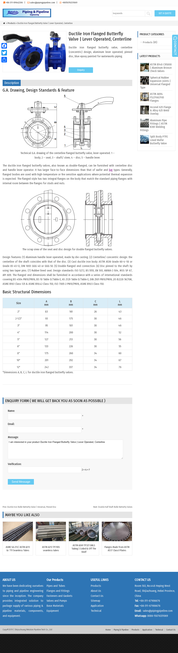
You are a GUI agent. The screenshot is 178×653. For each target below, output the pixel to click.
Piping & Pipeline (121, 630)
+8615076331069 (69, 2)
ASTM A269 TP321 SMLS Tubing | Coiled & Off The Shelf (84, 548)
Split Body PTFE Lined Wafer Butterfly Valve (159, 140)
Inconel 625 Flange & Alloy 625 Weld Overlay (160, 110)
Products (11, 23)
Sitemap (95, 600)
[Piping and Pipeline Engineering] (27, 16)
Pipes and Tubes (56, 585)
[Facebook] (4, 45)
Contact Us (97, 595)
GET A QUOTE (165, 13)
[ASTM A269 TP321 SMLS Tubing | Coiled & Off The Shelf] (84, 540)
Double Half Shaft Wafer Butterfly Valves (112, 507)
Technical (96, 610)
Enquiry (80, 70)
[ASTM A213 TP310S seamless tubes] (51, 540)
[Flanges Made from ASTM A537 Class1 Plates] (117, 540)
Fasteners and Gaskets (59, 595)
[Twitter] (4, 52)
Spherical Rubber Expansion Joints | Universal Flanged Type (155, 82)
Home (108, 630)
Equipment (53, 610)
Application (97, 605)
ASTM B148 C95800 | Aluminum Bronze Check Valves (161, 68)
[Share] (4, 59)
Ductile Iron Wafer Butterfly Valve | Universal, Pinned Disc (29, 507)
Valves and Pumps (57, 600)
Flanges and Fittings (58, 590)
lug (110, 170)
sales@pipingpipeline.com (42, 2)
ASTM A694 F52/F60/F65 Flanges (157, 97)
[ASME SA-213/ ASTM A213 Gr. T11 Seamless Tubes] (18, 540)
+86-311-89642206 (14, 2)
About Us (96, 590)
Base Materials (55, 605)
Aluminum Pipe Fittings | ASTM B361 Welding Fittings (153, 125)
